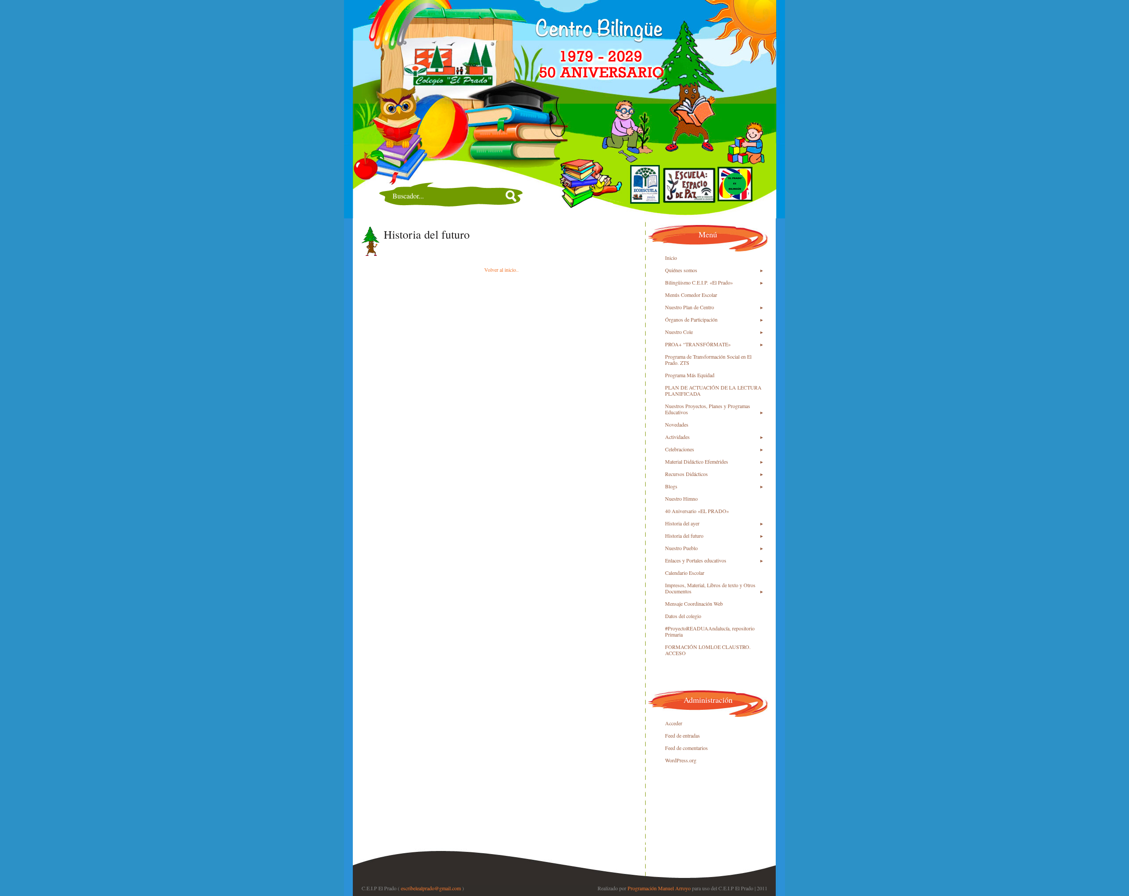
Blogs (671, 486)
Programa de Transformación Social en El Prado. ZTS (708, 359)
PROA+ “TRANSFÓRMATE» (698, 344)
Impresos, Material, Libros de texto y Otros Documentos (710, 588)
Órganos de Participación (691, 319)
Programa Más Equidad (689, 375)
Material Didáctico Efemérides (696, 461)
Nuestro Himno (681, 498)
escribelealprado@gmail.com (431, 888)
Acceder (673, 723)
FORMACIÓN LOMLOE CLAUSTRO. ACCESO (708, 649)
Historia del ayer (682, 523)
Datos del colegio (683, 615)
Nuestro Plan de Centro (689, 307)
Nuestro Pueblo (681, 547)
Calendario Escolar (684, 572)
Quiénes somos (681, 270)
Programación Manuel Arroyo (659, 888)
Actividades (677, 436)
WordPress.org (680, 760)
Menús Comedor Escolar (691, 294)
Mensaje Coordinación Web (694, 603)
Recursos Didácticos (686, 473)
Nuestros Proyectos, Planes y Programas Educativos (707, 409)
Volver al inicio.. (501, 269)
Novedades (676, 424)
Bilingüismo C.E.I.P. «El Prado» (699, 282)
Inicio (671, 257)
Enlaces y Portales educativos (695, 560)
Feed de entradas (682, 735)
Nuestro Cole (679, 331)
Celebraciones (679, 449)
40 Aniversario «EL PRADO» (697, 510)
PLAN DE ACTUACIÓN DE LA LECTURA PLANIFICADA (713, 390)
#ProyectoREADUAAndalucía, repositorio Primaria (710, 631)
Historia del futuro (427, 234)
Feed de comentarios (686, 747)
